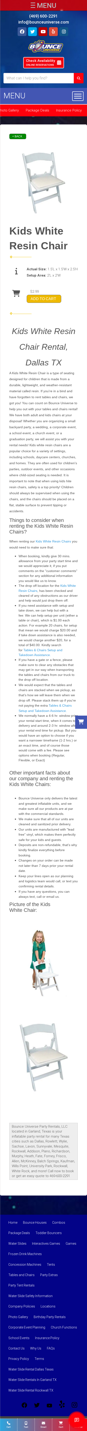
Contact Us (16, 1348)
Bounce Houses (35, 1222)
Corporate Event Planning (26, 1327)
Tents (51, 1264)
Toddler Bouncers (48, 1233)
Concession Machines (24, 1264)
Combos (58, 1222)
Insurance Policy (69, 110)
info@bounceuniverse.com (43, 22)
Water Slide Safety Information (30, 1296)
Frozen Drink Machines (25, 1254)
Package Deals (37, 110)
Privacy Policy (18, 1359)
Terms (39, 1359)
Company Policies (21, 1306)
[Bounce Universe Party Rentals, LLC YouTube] (49, 1405)
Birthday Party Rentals (50, 1317)
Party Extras (49, 1275)
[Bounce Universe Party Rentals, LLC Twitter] (37, 1405)
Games (71, 1243)
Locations (48, 1306)
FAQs (51, 1348)
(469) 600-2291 (43, 16)
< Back (17, 136)
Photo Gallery (18, 1317)
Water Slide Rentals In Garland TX (32, 1380)
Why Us (35, 1348)
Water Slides (17, 1243)
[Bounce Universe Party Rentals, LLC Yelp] (62, 1405)
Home (12, 1222)
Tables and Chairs (21, 1275)
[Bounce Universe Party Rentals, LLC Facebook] (24, 1405)
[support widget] (76, 1420)
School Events (18, 1338)
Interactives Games (46, 1243)
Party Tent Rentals (21, 1285)
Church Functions (64, 1327)
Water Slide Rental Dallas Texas (31, 1369)
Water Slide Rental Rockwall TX (30, 1390)
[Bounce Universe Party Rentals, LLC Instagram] (74, 1405)
